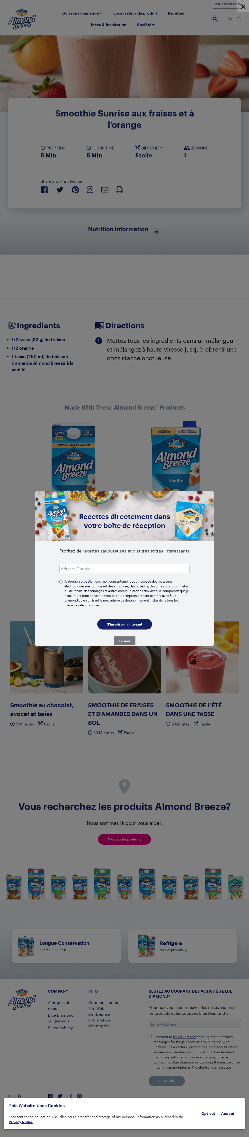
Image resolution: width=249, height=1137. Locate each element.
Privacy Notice (21, 1122)
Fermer (125, 641)
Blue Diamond (91, 581)
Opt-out (208, 1113)
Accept (227, 1113)
